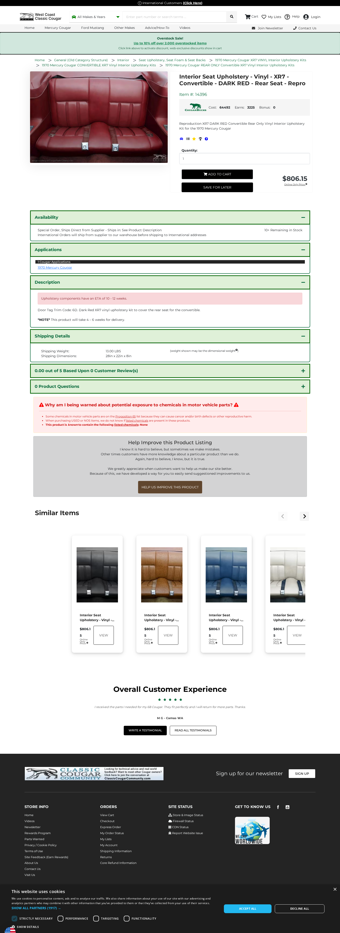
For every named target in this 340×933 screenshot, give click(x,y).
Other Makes (124, 28)
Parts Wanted (34, 839)
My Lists (105, 839)
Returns (106, 857)
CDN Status (180, 827)
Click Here (192, 3)
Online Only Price (295, 185)
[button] (114, 908)
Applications (48, 249)
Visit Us (30, 875)
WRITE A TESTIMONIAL (145, 730)
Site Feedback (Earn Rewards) (46, 857)
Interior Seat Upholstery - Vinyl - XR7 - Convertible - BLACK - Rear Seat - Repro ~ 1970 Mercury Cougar (96, 618)
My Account (108, 845)
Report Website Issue (187, 833)
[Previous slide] (282, 516)
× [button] (335, 889)
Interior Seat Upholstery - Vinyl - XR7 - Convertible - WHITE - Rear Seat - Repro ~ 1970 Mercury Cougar (289, 618)
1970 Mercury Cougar (55, 267)
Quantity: (190, 150)
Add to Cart (219, 174)
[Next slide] (304, 516)
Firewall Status (183, 821)
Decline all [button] (299, 909)
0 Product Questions (57, 386)
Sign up (302, 774)
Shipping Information (116, 851)
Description (47, 282)
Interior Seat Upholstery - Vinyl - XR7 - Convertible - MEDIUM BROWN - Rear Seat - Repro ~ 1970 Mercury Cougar (160, 618)
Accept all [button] (248, 909)
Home (29, 28)
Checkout (107, 821)
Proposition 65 (125, 416)
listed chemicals (137, 420)
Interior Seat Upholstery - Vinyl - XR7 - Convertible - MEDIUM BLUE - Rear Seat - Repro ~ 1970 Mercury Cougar (225, 618)
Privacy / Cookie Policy (41, 845)
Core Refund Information (118, 863)
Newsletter (32, 827)
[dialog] (170, 908)
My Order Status (112, 833)
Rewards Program (38, 833)
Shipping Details (52, 336)
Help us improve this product (170, 487)
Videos (184, 28)
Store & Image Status (187, 815)
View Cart (107, 815)
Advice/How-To (157, 28)
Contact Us (32, 869)
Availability (46, 217)
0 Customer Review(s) (86, 370)
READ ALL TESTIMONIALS (193, 730)
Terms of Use (34, 851)
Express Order (110, 827)
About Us (31, 863)
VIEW (103, 635)
